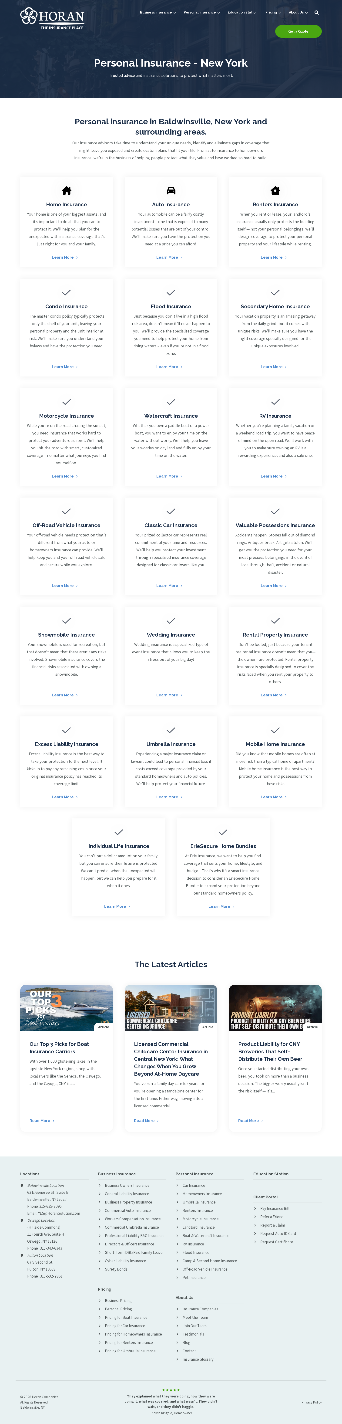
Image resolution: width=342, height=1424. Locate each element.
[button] (317, 12)
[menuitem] (158, 12)
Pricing (271, 12)
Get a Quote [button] (298, 31)
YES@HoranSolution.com (59, 1213)
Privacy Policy (312, 1402)
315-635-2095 (50, 1206)
